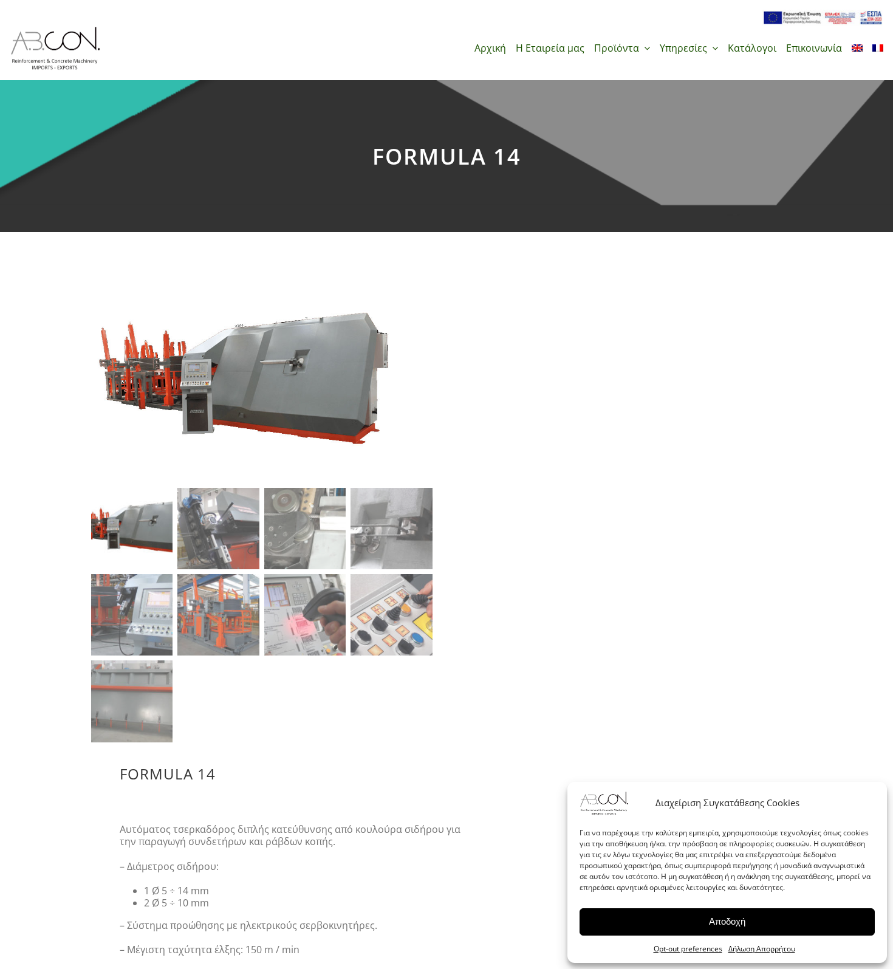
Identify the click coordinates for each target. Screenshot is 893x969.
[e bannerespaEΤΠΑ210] (822, 14)
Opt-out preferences (688, 948)
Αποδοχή (727, 921)
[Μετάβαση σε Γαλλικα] (877, 48)
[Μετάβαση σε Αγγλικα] (857, 48)
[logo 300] (55, 30)
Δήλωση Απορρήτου (761, 948)
